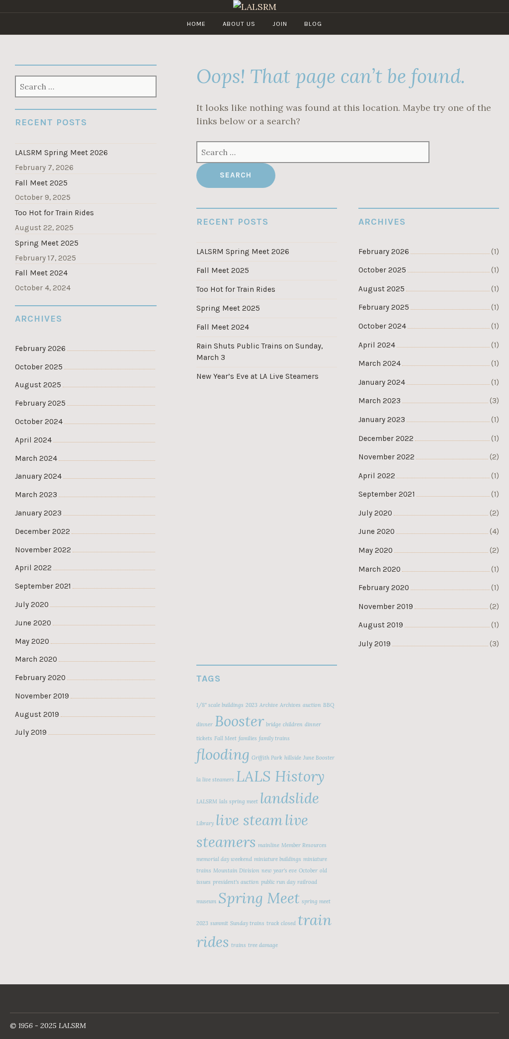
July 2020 (375, 513)
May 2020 (375, 550)
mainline (268, 845)
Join (279, 23)
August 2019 (380, 624)
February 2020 (383, 587)
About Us (239, 23)
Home (196, 23)
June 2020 (376, 531)
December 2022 (386, 438)
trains (238, 945)
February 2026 (383, 251)
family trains (274, 738)
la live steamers (215, 779)
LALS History (280, 776)
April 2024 (376, 345)
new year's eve (279, 870)
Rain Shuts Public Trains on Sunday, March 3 (259, 352)
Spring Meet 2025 (228, 308)
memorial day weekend (224, 859)
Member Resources (304, 845)
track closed (281, 923)
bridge (273, 724)
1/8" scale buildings (220, 704)
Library (205, 823)
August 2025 (381, 288)
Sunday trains (247, 923)
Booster (239, 720)
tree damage (263, 945)
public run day (278, 881)
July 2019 (374, 643)
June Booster (319, 757)
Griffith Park (267, 757)
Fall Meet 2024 (222, 327)
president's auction (236, 881)
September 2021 (386, 494)
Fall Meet (225, 738)
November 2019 (385, 606)
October (308, 870)
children (293, 724)
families (248, 738)
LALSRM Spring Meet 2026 (242, 251)
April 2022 (376, 475)
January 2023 (381, 419)
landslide (289, 797)
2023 (251, 704)
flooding (223, 754)
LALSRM (206, 801)
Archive (268, 704)
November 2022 (386, 456)
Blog (313, 23)
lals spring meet (238, 801)
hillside (292, 757)
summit (219, 923)
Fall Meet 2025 (222, 270)
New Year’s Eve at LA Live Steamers (257, 376)
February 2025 (383, 307)
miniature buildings (277, 859)
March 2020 (379, 569)
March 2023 (379, 400)
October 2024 (382, 326)
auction (312, 704)
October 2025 (382, 269)
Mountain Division (236, 870)
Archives (290, 704)
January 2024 (381, 382)
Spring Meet (259, 897)
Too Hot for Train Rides (235, 289)
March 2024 (379, 363)
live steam (249, 819)
